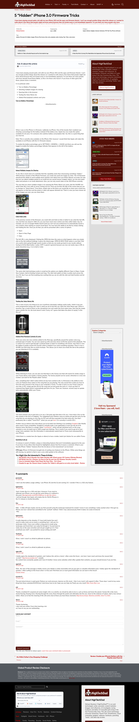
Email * (18, 658)
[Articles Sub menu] (51, 4)
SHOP (99, 4)
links (46, 37)
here (54, 420)
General (97, 31)
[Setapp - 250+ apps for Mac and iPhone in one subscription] (107, 477)
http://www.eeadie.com (29, 595)
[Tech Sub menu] (59, 4)
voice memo (72, 37)
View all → (120, 46)
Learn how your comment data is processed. (56, 688)
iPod (40, 37)
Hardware (102, 31)
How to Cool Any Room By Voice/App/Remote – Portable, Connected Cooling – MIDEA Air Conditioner (109, 216)
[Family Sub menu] (68, 4)
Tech (56, 4)
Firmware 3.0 (23, 37)
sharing (61, 37)
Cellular (88, 31)
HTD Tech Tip (108, 31)
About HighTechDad (107, 88)
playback (53, 37)
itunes (43, 37)
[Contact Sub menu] (87, 4)
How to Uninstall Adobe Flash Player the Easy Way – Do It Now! (40, 461)
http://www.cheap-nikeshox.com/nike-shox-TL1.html (93, 633)
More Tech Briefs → (107, 179)
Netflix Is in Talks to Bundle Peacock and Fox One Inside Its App (105, 155)
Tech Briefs (74, 4)
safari (57, 37)
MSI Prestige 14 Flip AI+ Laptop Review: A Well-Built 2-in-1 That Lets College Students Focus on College (109, 208)
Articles (47, 4)
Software (118, 31)
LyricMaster (48, 427)
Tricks (67, 37)
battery (18, 37)
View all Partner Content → (107, 221)
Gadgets (93, 31)
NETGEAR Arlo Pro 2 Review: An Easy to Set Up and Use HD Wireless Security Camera (47, 459)
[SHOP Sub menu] (102, 4)
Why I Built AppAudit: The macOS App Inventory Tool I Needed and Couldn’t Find (109, 107)
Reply (121, 515)
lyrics (49, 37)
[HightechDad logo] (25, 4)
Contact (83, 4)
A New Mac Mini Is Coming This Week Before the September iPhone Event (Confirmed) (39, 53)
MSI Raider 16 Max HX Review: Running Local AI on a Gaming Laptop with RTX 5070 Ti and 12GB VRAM (110, 130)
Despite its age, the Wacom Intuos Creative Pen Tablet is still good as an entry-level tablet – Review (52, 463)
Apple (84, 31)
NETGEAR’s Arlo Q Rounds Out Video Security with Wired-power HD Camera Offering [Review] (50, 457)
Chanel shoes (20, 609)
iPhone (113, 31)
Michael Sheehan (20, 31)
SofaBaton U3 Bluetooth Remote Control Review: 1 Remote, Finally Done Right (109, 122)
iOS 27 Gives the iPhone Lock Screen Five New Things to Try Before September (91, 53)
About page (72, 715)
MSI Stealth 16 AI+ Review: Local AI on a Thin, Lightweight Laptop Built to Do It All (110, 114)
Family (64, 4)
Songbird (75, 424)
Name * (18, 653)
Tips (64, 37)
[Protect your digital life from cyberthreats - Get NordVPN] (106, 411)
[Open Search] (122, 4)
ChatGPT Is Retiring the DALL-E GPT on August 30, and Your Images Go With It (106, 146)
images (32, 37)
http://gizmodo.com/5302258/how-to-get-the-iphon (39, 532)
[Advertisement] (51, 116)
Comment (19, 664)
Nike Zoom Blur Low (93, 620)
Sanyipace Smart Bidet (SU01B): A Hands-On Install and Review (110, 100)
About (92, 4)
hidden (28, 37)
